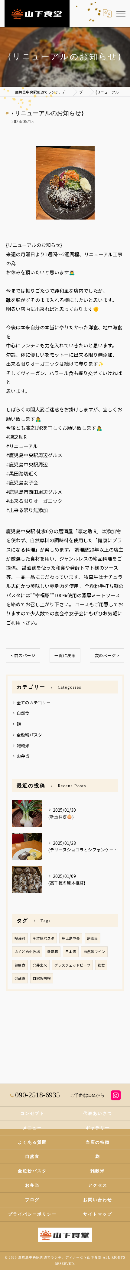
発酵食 (20, 978)
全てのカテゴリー (33, 703)
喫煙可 (20, 938)
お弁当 (23, 756)
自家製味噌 (42, 978)
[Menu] (121, 13)
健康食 (20, 965)
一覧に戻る (65, 655)
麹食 (101, 965)
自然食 (23, 713)
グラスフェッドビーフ (72, 965)
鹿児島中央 (71, 938)
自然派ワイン (94, 951)
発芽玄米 (40, 965)
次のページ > (107, 655)
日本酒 (70, 951)
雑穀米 (23, 746)
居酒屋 (92, 938)
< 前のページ (23, 655)
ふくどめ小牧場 (27, 951)
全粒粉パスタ (29, 735)
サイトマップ (97, 1214)
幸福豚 (52, 951)
